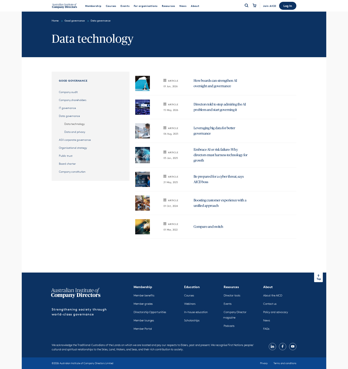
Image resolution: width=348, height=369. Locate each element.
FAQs (266, 328)
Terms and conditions (285, 363)
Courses (189, 295)
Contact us (270, 303)
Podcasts (229, 326)
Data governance (69, 116)
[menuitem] (93, 6)
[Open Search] (246, 6)
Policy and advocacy (275, 312)
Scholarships (191, 320)
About (268, 287)
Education (192, 287)
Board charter (67, 163)
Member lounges (144, 320)
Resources (231, 287)
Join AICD (269, 5)
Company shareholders (72, 100)
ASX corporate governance (75, 140)
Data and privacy (74, 132)
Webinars (190, 303)
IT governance (67, 108)
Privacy (264, 363)
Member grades (143, 303)
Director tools (232, 295)
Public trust (65, 155)
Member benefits (144, 295)
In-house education (196, 312)
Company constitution (72, 171)
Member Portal (143, 328)
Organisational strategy (73, 147)
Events (228, 303)
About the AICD (272, 295)
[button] (287, 6)
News (266, 320)
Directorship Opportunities (150, 312)
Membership (143, 287)
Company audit (68, 92)
